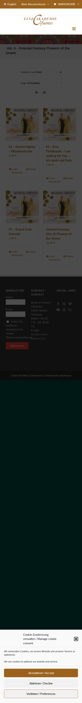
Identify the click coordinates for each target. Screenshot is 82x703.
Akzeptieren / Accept (41, 673)
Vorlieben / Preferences (41, 693)
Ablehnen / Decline (41, 683)
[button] (76, 639)
